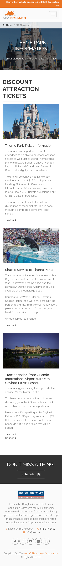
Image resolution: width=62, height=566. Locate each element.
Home (9, 25)
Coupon (9, 438)
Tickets (9, 220)
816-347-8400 (47, 528)
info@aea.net (33, 532)
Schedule (28, 474)
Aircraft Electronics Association (40, 553)
